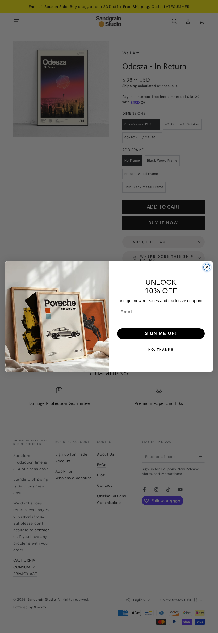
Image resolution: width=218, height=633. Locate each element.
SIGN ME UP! (161, 333)
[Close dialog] (207, 267)
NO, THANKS (161, 349)
